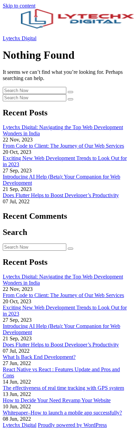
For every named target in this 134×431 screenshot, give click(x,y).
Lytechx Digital (19, 38)
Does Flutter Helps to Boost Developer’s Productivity (61, 195)
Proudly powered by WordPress (72, 425)
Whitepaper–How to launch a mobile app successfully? (62, 413)
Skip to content (19, 6)
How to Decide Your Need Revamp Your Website (57, 400)
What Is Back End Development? (39, 357)
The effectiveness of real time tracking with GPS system (63, 388)
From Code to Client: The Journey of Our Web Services (63, 146)
